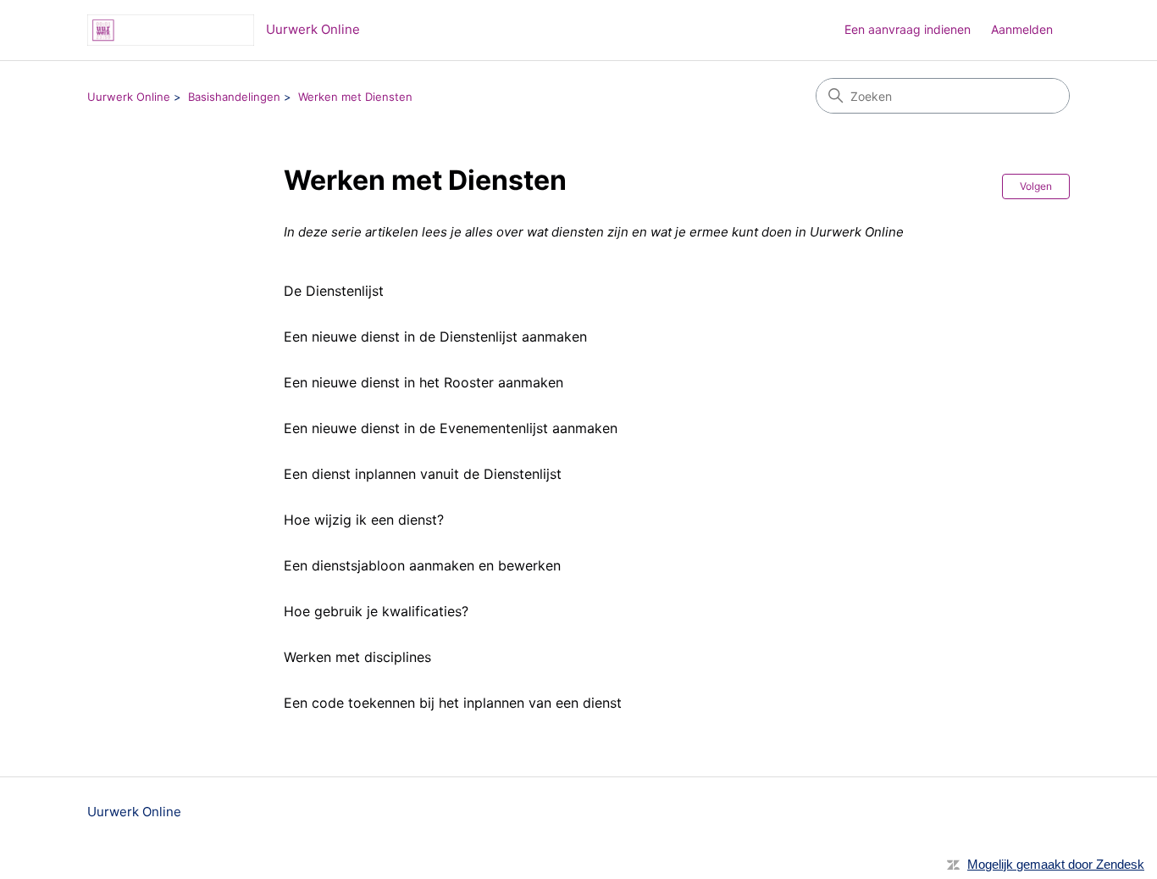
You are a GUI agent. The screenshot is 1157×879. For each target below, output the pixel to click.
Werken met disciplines (357, 656)
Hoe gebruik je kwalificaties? (376, 611)
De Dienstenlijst (334, 290)
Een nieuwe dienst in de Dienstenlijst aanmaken (435, 336)
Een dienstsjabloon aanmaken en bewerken (422, 565)
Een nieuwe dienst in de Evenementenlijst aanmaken (450, 428)
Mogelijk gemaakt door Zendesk (1055, 864)
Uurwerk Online (128, 96)
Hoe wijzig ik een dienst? (364, 519)
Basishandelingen (234, 96)
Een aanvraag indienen (907, 29)
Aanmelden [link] (1022, 29)
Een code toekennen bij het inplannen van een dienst (453, 702)
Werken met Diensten (355, 96)
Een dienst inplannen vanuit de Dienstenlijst (423, 473)
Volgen (1036, 186)
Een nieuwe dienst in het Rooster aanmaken (423, 382)
